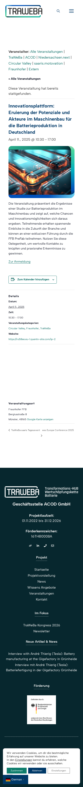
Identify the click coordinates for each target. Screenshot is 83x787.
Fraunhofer (17, 69)
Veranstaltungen (41, 593)
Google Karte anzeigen (40, 419)
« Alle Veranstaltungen (24, 79)
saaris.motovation (48, 63)
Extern (34, 69)
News (41, 581)
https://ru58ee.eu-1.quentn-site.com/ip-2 (32, 339)
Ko (38, 599)
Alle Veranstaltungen (46, 52)
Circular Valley (19, 63)
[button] (58, 11)
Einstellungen (23, 760)
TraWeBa (15, 57)
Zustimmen (17, 770)
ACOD (30, 57)
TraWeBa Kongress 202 (40, 625)
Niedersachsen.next (54, 57)
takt (44, 599)
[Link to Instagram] (45, 545)
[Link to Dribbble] (30, 545)
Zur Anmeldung (19, 261)
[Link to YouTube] (52, 545)
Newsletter (41, 631)
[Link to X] (37, 545)
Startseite (41, 569)
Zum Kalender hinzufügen (33, 279)
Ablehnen (37, 770)
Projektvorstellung (41, 575)
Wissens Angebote (41, 587)
